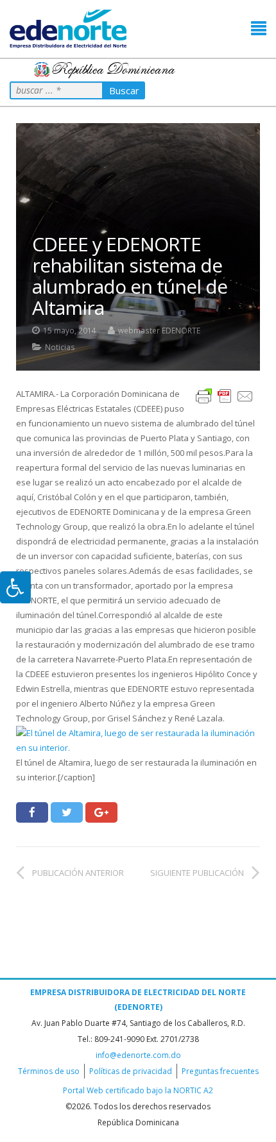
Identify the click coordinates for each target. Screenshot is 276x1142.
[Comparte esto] (32, 812)
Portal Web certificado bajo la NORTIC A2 (138, 1090)
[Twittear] (67, 812)
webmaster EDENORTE (159, 330)
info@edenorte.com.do (138, 1055)
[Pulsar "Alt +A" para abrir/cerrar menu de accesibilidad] (15, 587)
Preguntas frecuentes (220, 1071)
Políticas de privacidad (130, 1071)
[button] (258, 28)
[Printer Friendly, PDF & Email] (224, 395)
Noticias (60, 347)
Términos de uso (49, 1071)
